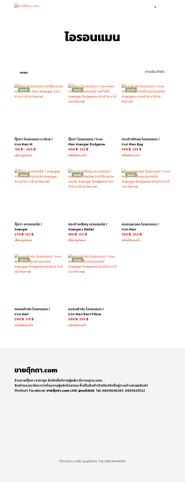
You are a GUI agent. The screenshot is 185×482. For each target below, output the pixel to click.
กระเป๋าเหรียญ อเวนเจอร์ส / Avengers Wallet (87, 227)
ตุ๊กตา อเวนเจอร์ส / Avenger (28, 227)
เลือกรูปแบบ (23, 155)
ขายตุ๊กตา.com (57, 390)
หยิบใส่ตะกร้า (77, 155)
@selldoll (86, 390)
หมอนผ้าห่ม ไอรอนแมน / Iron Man (32, 312)
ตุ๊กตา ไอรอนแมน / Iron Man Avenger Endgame (86, 142)
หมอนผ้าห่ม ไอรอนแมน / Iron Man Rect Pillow (86, 312)
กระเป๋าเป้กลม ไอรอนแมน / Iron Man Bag (141, 142)
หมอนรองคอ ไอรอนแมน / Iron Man (140, 227)
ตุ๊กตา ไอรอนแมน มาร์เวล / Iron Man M (33, 142)
